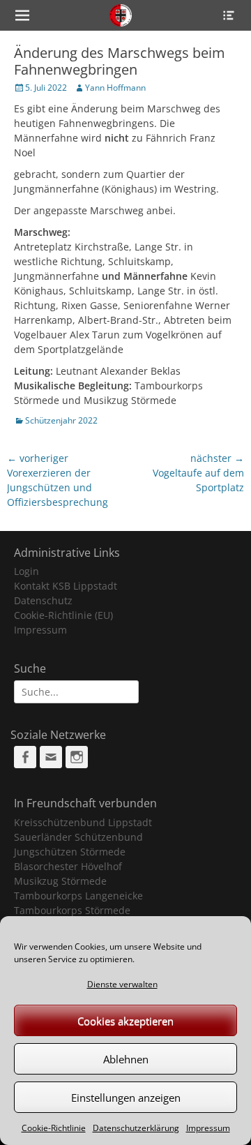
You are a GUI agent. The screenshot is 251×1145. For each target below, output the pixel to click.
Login (26, 571)
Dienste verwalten (122, 984)
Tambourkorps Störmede (72, 910)
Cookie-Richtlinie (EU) (63, 615)
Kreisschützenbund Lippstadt (83, 822)
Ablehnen (126, 1059)
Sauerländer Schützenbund (78, 837)
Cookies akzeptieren (125, 1021)
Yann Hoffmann (115, 87)
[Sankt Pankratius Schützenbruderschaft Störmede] (121, 15)
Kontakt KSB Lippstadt (65, 585)
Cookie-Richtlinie (54, 1128)
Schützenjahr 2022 (61, 420)
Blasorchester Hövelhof (68, 866)
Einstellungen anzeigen (126, 1098)
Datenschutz (43, 600)
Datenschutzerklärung (136, 1128)
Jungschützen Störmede (70, 851)
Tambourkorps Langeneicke (78, 895)
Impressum (208, 1128)
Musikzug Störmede (60, 881)
